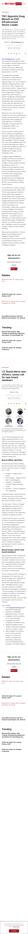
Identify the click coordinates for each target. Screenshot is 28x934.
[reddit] (16, 53)
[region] (14, 927)
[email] (19, 53)
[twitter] (14, 53)
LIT (17, 392)
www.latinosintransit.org (16, 607)
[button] (3, 4)
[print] (25, 53)
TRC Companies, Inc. (17, 42)
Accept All (14, 930)
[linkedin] (11, 53)
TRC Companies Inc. (8, 59)
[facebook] (8, 53)
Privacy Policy (16, 926)
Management (5, 12)
